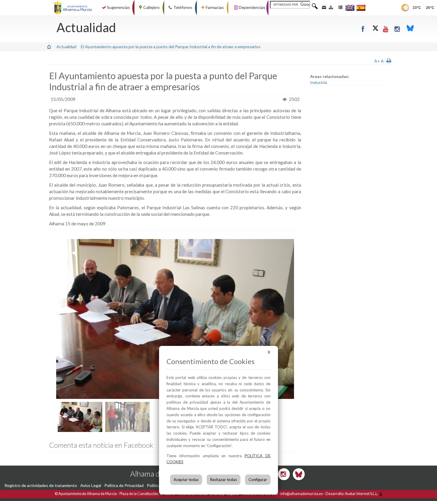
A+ (377, 60)
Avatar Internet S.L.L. (362, 493)
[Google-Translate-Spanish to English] (350, 7)
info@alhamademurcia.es (301, 493)
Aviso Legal (90, 485)
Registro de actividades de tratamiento (40, 485)
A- (383, 60)
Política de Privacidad (124, 485)
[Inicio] (49, 46)
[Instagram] (397, 28)
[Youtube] (386, 28)
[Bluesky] (410, 28)
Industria (318, 82)
